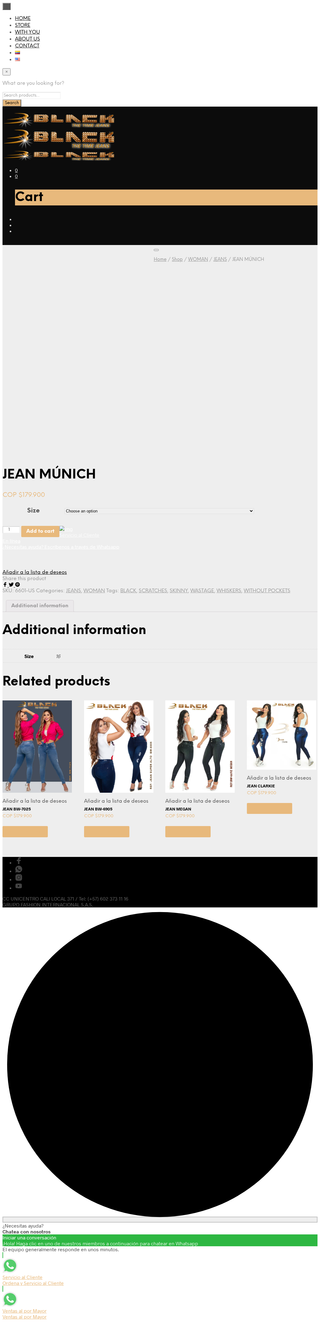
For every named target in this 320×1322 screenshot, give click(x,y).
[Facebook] (5, 585)
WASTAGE (202, 591)
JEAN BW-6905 (98, 808)
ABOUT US (27, 39)
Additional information (39, 605)
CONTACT (27, 46)
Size (33, 510)
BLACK (128, 591)
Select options (25, 831)
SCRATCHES (153, 591)
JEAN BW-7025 (16, 808)
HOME (23, 18)
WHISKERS (229, 591)
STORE (22, 25)
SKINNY (179, 591)
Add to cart (40, 531)
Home (160, 259)
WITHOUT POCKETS (267, 591)
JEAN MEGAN (178, 808)
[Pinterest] (17, 585)
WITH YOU (27, 32)
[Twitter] (12, 585)
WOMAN (198, 259)
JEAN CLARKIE (261, 785)
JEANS (220, 259)
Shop (177, 259)
